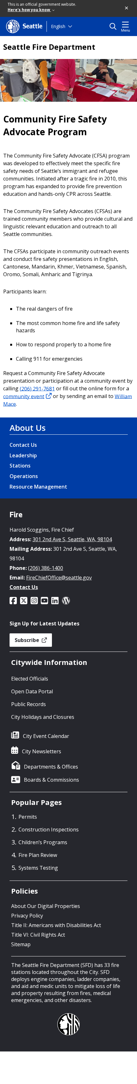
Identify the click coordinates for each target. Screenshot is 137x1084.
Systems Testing (38, 867)
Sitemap (21, 944)
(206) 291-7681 (37, 388)
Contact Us (23, 444)
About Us (28, 427)
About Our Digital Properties (45, 906)
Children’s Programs (42, 842)
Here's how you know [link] (29, 9)
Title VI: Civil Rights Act (38, 934)
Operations (24, 476)
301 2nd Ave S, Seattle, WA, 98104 (72, 539)
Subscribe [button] (27, 640)
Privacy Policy (27, 915)
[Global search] (114, 26)
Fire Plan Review (37, 855)
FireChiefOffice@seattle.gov (59, 577)
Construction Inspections (48, 829)
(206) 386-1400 (45, 567)
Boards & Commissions (51, 779)
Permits (27, 816)
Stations (20, 465)
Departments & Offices (51, 766)
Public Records (28, 704)
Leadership (23, 455)
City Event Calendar (46, 736)
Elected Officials (29, 678)
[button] (127, 8)
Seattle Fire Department (49, 46)
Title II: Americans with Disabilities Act (56, 925)
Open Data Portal (32, 691)
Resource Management (38, 486)
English (58, 26)
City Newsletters (41, 751)
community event (23, 396)
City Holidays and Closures (42, 716)
